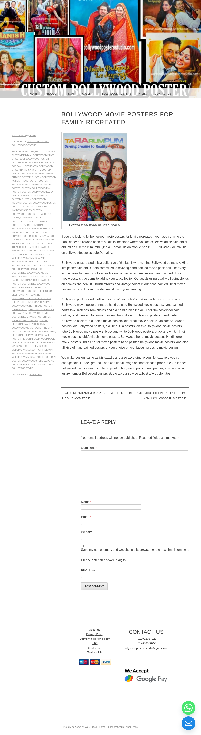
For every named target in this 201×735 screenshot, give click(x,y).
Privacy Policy (94, 634)
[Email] (188, 723)
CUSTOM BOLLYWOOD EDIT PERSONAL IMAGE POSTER (31, 184)
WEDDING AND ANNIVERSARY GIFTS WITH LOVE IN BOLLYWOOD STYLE (33, 364)
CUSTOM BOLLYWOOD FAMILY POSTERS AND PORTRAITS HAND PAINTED (32, 195)
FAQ (94, 643)
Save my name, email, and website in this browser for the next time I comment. (135, 549)
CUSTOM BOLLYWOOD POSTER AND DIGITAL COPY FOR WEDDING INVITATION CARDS (34, 206)
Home (33, 93)
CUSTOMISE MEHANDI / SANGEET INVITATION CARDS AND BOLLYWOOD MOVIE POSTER (33, 265)
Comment (89, 447)
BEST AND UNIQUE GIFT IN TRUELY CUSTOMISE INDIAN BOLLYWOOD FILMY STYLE (33, 155)
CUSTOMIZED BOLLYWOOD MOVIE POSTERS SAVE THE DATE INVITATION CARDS (31, 276)
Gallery (88, 93)
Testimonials (94, 652)
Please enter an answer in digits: (103, 560)
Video (143, 93)
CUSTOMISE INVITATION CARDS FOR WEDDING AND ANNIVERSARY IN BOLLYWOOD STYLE (31, 258)
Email (86, 517)
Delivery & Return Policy (95, 638)
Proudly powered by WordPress (80, 727)
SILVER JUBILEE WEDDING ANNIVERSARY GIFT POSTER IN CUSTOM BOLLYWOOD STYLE (34, 357)
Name (86, 501)
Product (51, 93)
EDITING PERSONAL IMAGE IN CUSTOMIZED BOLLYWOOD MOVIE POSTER (30, 324)
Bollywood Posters (116, 93)
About (70, 93)
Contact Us (163, 93)
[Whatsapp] (188, 708)
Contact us (94, 648)
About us (94, 629)
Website (86, 532)
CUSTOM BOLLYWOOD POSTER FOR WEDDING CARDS (31, 214)
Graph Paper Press (127, 727)
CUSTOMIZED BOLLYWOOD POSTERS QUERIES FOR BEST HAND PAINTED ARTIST (32, 291)
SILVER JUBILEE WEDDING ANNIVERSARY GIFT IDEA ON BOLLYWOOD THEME (32, 350)
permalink (36, 374)
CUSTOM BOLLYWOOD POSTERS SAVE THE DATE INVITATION (32, 228)
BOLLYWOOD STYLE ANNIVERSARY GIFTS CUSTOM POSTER (32, 170)
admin (32, 135)
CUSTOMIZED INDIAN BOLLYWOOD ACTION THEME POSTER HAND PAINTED (32, 306)
